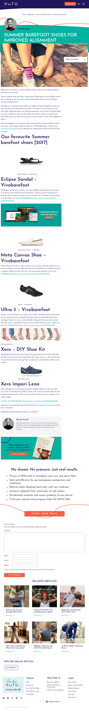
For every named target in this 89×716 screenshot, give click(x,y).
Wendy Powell (24, 29)
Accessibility (30, 694)
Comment (7, 530)
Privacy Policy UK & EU (75, 685)
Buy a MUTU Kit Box (32, 688)
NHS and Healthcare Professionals (53, 686)
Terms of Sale (72, 682)
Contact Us (29, 685)
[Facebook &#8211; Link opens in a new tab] (3, 698)
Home (24, 14)
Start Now (70, 4)
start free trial (44, 514)
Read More (9, 615)
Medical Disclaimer (74, 688)
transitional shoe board (9, 129)
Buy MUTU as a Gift (32, 691)
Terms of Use (72, 697)
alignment (21, 99)
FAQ (27, 682)
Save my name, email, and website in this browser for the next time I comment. (30, 569)
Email (6, 560)
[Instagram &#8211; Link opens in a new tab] (12, 698)
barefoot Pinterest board (49, 405)
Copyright (71, 694)
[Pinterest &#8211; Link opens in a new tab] (16, 698)
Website (6, 565)
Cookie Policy (72, 691)
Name (6, 555)
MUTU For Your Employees (55, 690)
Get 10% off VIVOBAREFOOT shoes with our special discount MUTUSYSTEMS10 (29, 401)
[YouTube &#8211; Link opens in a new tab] (8, 698)
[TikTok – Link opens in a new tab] (21, 698)
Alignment (31, 14)
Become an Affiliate (53, 682)
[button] (75, 59)
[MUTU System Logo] (10, 4)
